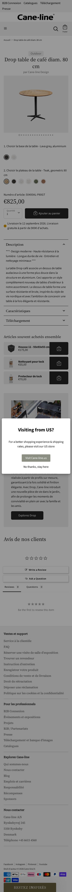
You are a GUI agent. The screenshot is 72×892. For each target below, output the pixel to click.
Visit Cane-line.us (36, 458)
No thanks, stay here (36, 466)
